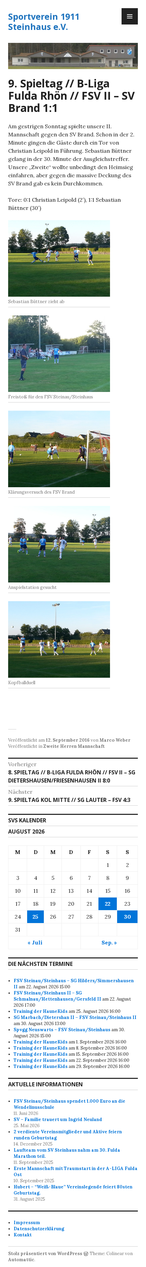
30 (127, 916)
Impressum (27, 1222)
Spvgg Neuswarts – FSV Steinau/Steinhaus (62, 1030)
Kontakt (23, 1235)
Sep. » (109, 942)
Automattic (21, 1260)
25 (35, 916)
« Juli (35, 942)
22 (107, 903)
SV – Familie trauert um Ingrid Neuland (58, 1119)
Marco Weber (114, 740)
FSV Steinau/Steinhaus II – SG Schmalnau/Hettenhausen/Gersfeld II (57, 996)
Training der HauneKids (41, 1011)
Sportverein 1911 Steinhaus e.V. (43, 21)
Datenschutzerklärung (39, 1229)
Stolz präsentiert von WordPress (45, 1253)
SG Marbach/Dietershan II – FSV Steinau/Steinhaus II (75, 1017)
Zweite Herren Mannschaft (74, 746)
